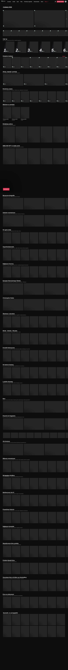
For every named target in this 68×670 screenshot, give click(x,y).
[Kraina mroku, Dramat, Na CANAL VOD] (16, 631)
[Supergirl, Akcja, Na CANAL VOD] (7, 255)
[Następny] (67, 19)
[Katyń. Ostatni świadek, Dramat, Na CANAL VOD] (16, 355)
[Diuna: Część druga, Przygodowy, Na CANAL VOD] (34, 500)
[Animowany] (22, 33)
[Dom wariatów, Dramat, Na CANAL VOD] (52, 568)
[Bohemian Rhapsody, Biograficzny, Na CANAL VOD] (34, 203)
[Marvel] (53, 435)
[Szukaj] (55, 1)
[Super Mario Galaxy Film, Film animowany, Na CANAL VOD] (52, 97)
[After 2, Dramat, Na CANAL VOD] (34, 466)
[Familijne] (53, 33)
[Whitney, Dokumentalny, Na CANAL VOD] (25, 602)
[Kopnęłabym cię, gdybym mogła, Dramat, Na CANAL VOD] (52, 389)
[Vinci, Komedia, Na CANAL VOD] (16, 568)
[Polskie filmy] (14, 435)
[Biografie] (30, 33)
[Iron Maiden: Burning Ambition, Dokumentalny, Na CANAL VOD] (7, 631)
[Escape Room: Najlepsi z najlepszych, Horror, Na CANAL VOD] (43, 272)
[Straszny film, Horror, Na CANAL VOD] (13, 407)
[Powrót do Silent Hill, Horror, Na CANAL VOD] (34, 62)
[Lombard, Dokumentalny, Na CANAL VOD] (34, 602)
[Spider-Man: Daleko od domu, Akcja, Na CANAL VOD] (52, 255)
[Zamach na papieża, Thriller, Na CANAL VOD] (43, 517)
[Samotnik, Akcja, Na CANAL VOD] (25, 238)
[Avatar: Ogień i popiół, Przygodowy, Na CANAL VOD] (7, 372)
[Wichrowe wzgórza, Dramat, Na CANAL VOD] (25, 585)
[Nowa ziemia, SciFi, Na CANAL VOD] (55, 449)
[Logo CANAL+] (4, 1)
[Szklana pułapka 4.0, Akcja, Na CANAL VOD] (13, 80)
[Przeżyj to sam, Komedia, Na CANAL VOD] (52, 631)
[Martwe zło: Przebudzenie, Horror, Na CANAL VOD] (52, 272)
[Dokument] (38, 33)
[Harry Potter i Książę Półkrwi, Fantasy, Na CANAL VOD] (43, 585)
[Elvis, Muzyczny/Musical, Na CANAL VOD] (52, 517)
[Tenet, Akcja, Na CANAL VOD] (34, 305)
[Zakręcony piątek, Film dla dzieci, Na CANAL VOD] (34, 221)
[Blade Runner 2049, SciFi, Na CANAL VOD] (43, 500)
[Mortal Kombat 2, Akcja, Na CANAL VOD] (34, 372)
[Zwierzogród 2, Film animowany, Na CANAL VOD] (25, 97)
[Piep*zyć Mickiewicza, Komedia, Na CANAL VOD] (16, 551)
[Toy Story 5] (49, 19)
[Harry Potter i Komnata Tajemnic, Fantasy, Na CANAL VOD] (34, 424)
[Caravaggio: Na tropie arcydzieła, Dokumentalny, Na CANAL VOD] (61, 602)
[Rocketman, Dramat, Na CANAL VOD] (55, 203)
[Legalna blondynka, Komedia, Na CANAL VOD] (13, 221)
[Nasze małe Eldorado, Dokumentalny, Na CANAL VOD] (16, 602)
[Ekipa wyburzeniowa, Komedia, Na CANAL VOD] (43, 238)
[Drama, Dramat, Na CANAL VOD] (7, 389)
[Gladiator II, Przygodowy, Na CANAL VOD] (34, 289)
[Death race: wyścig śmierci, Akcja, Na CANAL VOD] (55, 80)
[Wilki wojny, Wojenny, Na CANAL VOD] (43, 355)
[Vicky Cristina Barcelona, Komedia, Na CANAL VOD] (61, 466)
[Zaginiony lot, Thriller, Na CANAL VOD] (34, 483)
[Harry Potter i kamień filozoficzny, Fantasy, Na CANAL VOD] (13, 424)
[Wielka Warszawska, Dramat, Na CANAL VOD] (43, 551)
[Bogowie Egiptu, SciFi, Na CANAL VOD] (55, 289)
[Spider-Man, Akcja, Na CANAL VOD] (61, 255)
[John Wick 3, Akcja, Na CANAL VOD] (61, 238)
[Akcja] (14, 33)
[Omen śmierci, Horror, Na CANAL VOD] (43, 631)
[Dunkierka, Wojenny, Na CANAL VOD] (55, 305)
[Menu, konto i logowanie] (65, 1)
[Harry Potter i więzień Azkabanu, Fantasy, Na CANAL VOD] (55, 424)
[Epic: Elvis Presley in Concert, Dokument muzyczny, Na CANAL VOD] (7, 602)
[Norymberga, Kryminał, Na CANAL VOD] (21, 156)
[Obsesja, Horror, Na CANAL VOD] (9, 134)
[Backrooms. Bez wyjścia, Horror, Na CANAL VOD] (21, 134)
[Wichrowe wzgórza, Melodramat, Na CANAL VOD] (7, 585)
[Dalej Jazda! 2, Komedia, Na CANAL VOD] (34, 551)
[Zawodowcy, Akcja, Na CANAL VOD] (34, 238)
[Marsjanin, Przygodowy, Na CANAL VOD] (34, 449)
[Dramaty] (45, 33)
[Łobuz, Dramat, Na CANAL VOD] (7, 62)
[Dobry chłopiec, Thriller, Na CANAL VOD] (16, 389)
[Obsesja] (18, 19)
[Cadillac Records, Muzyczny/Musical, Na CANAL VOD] (52, 338)
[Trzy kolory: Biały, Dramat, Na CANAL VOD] (61, 568)
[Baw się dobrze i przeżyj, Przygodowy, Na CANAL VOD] (52, 500)
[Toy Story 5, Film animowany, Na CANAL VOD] (16, 97)
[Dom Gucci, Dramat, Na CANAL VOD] (34, 338)
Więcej (63, 56)
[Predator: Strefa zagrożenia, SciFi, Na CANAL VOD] (7, 500)
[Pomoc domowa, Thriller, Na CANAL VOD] (25, 483)
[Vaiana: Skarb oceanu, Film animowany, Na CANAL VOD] (43, 97)
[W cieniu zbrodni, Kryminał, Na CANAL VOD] (25, 322)
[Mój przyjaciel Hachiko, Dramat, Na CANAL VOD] (34, 156)
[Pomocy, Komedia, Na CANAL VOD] (25, 534)
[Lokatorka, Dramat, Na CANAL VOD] (61, 322)
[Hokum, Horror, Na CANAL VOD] (34, 272)
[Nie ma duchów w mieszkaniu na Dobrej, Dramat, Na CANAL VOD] (34, 389)
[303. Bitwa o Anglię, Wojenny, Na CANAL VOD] (52, 355)
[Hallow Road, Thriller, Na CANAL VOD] (52, 483)
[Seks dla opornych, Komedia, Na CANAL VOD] (52, 551)
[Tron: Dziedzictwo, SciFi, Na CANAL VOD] (61, 500)
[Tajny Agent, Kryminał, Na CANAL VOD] (59, 156)
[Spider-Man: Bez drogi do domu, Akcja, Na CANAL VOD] (34, 255)
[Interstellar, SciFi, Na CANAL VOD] (13, 305)
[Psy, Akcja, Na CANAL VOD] (43, 568)
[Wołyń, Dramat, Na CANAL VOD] (25, 355)
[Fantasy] (61, 33)
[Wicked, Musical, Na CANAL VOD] (61, 372)
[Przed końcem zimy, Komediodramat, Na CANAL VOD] (52, 62)
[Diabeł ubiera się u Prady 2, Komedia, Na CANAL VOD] (7, 338)
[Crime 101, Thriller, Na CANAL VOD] (7, 238)
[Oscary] (6, 435)
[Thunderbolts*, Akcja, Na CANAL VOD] (43, 62)
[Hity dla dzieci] (22, 435)
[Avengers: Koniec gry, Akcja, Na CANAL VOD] (16, 255)
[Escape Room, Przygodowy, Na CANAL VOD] (16, 272)
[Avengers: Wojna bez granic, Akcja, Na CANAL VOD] (25, 255)
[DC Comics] (61, 435)
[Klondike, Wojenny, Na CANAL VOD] (7, 355)
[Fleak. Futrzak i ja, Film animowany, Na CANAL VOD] (25, 631)
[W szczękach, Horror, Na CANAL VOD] (61, 62)
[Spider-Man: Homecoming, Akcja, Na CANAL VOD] (43, 255)
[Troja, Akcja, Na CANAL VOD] (16, 238)
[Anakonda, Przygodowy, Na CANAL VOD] (34, 534)
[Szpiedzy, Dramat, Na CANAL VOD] (52, 322)
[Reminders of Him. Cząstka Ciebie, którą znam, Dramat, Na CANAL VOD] (16, 585)
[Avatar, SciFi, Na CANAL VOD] (25, 372)
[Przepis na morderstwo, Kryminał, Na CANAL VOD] (16, 322)
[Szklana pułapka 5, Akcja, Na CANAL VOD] (34, 80)
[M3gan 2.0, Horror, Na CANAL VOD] (55, 407)
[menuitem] (9, 2)
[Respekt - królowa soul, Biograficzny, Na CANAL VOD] (43, 338)
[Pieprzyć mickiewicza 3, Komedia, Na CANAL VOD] (7, 551)
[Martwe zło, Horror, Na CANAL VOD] (61, 272)
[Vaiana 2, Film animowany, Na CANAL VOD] (34, 97)
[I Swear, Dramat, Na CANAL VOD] (25, 389)
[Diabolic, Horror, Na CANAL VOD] (25, 62)
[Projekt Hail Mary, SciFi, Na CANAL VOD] (13, 449)
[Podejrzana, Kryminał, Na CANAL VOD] (7, 322)
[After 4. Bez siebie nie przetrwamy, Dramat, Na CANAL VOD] (52, 466)
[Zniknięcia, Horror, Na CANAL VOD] (34, 407)
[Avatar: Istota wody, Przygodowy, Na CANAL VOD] (16, 372)
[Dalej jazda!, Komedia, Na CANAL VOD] (25, 551)
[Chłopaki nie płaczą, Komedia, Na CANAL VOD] (9, 156)
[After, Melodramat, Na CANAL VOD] (25, 466)
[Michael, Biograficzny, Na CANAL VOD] (47, 134)
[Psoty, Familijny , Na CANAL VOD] (16, 62)
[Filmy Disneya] (38, 435)
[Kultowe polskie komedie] (30, 435)
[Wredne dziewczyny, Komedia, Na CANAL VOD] (55, 221)
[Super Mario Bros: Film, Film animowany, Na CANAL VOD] (61, 97)
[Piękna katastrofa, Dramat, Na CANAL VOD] (16, 466)
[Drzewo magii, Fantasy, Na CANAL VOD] (7, 97)
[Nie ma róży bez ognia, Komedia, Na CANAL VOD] (7, 568)
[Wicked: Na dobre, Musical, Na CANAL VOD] (47, 156)
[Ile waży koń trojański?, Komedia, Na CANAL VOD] (34, 568)
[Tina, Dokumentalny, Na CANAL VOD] (43, 602)
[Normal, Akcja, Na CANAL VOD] (52, 238)
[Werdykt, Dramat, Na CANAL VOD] (34, 322)
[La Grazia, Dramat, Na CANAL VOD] (43, 389)
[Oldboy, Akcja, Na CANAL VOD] (43, 483)
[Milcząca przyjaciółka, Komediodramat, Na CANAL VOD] (34, 134)
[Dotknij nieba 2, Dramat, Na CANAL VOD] (61, 338)
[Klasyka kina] (45, 435)
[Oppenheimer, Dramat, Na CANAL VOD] (34, 355)
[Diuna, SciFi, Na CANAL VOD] (25, 500)
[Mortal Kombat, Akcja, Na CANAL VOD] (43, 372)
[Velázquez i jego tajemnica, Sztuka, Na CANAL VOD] (52, 602)
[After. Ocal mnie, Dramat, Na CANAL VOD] (43, 466)
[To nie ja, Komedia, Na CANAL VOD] (34, 631)
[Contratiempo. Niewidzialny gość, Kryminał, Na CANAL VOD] (43, 322)
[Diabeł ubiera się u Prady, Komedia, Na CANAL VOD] (16, 338)
